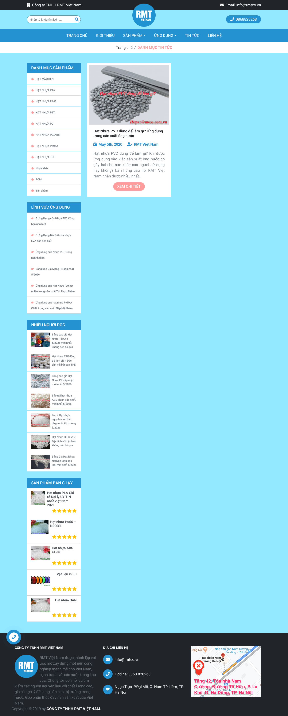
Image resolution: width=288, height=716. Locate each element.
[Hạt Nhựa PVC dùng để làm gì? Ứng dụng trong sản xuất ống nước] (129, 95)
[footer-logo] (26, 666)
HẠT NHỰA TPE (45, 157)
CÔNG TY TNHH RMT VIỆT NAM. (74, 709)
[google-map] (226, 671)
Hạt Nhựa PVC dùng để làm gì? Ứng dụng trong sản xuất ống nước (128, 133)
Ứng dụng (163, 35)
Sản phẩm (133, 35)
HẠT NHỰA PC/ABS (48, 134)
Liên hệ (215, 35)
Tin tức (192, 35)
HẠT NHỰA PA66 (46, 101)
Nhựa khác (42, 168)
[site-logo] (144, 15)
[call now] (14, 637)
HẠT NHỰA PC (44, 123)
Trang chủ (79, 35)
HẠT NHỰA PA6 (45, 90)
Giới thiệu (105, 35)
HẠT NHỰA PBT (45, 112)
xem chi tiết (129, 186)
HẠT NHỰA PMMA (47, 146)
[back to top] (277, 640)
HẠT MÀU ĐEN (45, 79)
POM (39, 179)
